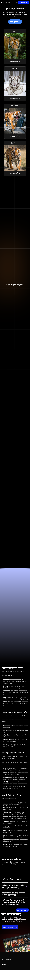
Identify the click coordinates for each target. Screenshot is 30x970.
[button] (16, 2)
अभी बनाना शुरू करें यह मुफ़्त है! (10, 927)
